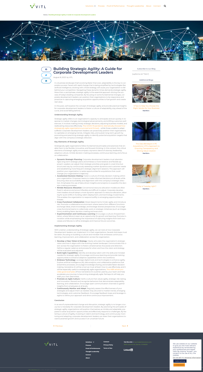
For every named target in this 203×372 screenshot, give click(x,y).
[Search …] (165, 6)
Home (45, 15)
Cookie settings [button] (180, 361)
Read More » (146, 110)
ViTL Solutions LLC (34, 370)
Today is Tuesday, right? (146, 186)
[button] (90, 6)
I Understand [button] (179, 365)
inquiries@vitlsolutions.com (143, 342)
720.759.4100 (128, 342)
